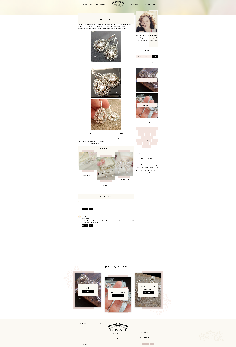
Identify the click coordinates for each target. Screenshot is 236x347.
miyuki (89, 141)
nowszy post (82, 188)
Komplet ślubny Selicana (148, 288)
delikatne (153, 131)
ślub (104, 141)
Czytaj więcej (88, 291)
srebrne (149, 146)
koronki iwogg (91, 139)
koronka (85, 139)
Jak (147, 80)
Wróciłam (131, 191)
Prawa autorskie (144, 337)
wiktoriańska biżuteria (93, 143)
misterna (85, 141)
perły (144, 146)
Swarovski (100, 141)
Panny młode (147, 4)
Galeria (155, 4)
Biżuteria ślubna (100, 4)
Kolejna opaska (147, 105)
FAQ (145, 330)
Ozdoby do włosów (135, 4)
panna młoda (94, 141)
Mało (79, 191)
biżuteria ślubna (153, 128)
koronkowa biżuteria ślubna (144, 140)
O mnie (91, 4)
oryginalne (146, 143)
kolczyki (80, 139)
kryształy (80, 141)
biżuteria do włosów (144, 131)
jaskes (84, 216)
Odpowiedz (85, 208)
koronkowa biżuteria (100, 139)
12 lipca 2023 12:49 (86, 218)
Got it (152, 343)
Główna (85, 4)
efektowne (141, 134)
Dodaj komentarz (129, 233)
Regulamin (144, 332)
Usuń (91, 208)
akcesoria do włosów (142, 128)
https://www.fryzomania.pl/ (126, 220)
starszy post (129, 188)
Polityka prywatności (144, 335)
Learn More (145, 343)
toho (86, 143)
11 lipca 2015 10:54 (86, 203)
